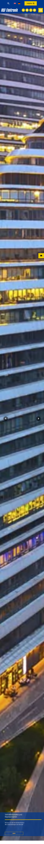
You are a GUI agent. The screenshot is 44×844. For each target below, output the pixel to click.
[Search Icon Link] (8, 3)
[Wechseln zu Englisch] (15, 3)
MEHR (14, 833)
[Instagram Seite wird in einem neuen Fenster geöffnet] (34, 10)
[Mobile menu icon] (40, 10)
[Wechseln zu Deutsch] (19, 3)
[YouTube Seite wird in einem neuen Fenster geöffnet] (27, 10)
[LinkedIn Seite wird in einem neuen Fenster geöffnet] (23, 10)
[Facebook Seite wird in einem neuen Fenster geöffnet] (30, 10)
